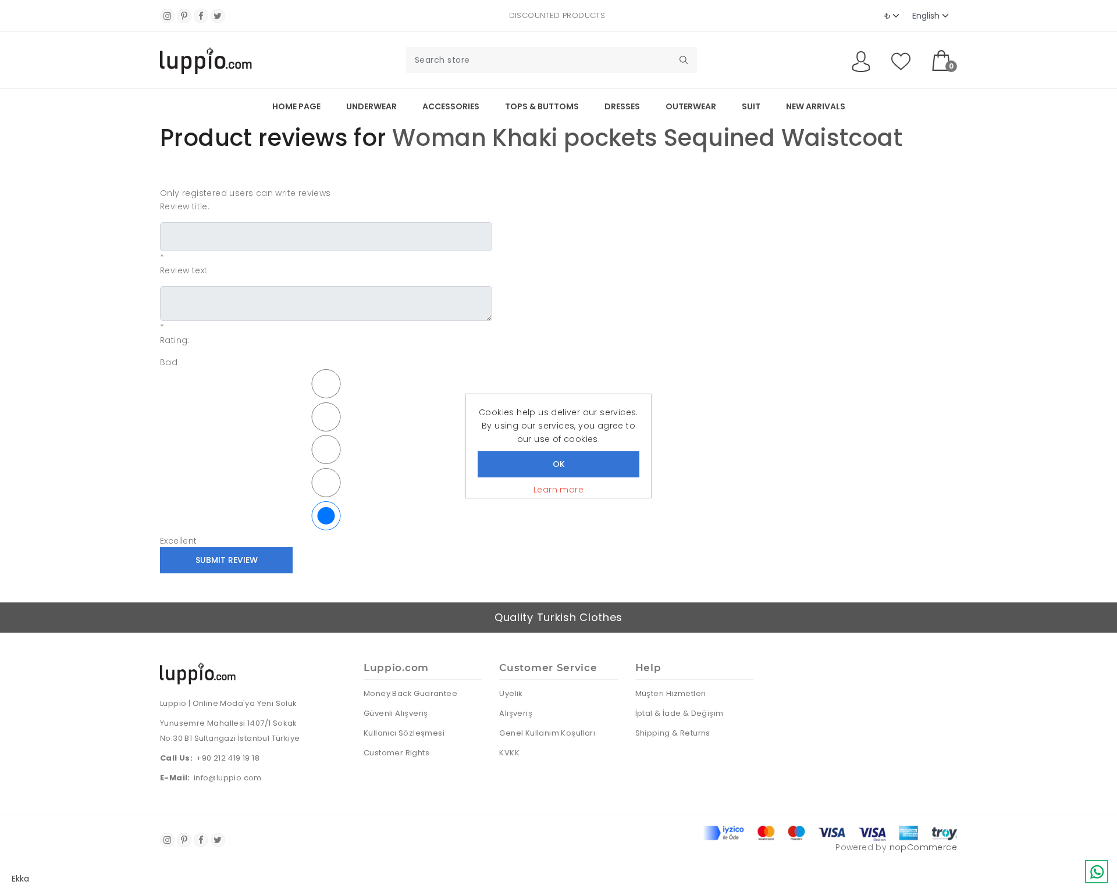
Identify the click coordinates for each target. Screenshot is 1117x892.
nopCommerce (923, 847)
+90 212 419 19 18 (227, 757)
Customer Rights (396, 752)
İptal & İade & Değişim (679, 713)
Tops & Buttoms (542, 106)
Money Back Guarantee (410, 693)
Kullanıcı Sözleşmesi (404, 732)
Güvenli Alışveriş (396, 713)
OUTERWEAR (691, 106)
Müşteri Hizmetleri (670, 693)
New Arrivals (815, 106)
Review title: (184, 206)
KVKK (509, 752)
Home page (296, 106)
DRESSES (622, 106)
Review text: (184, 270)
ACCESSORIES (450, 106)
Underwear (371, 106)
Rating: (175, 340)
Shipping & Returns (672, 732)
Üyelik (510, 693)
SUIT (751, 106)
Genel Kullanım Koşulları (547, 732)
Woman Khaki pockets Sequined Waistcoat (647, 138)
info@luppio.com (228, 777)
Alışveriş (515, 713)
